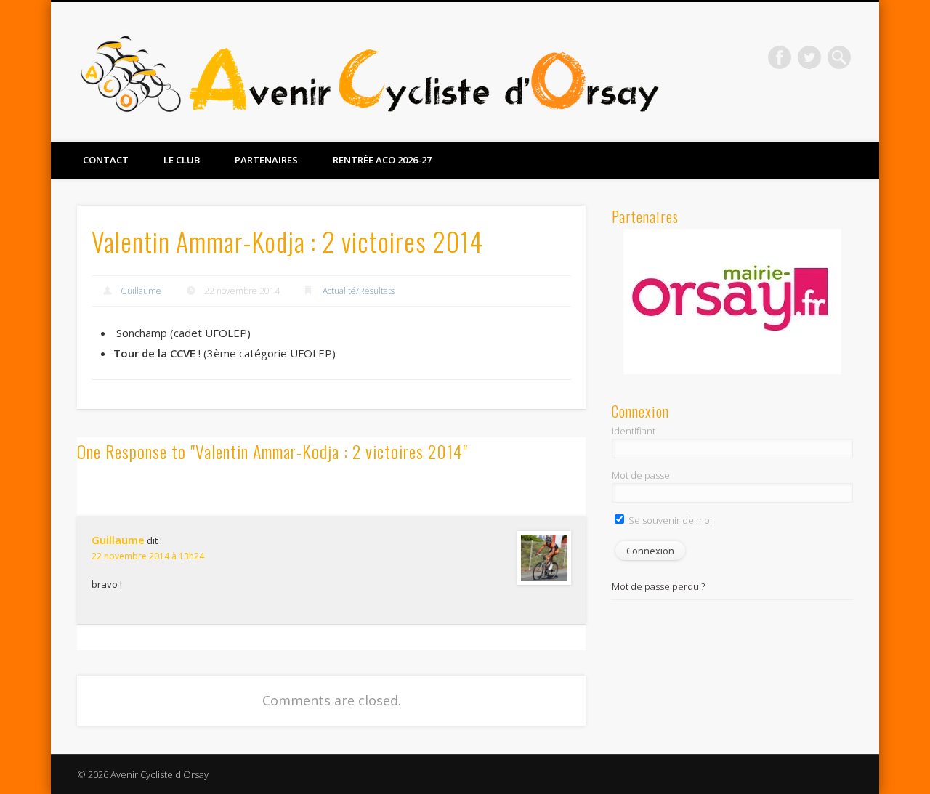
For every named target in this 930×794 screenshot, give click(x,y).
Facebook (779, 57)
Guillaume (141, 291)
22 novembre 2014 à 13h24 (148, 556)
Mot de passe (641, 475)
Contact (106, 159)
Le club (181, 159)
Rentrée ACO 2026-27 (382, 159)
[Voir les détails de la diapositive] (732, 301)
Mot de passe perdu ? (658, 586)
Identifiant (633, 430)
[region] (732, 301)
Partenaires (266, 159)
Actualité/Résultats (359, 291)
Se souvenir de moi (669, 520)
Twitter (809, 57)
